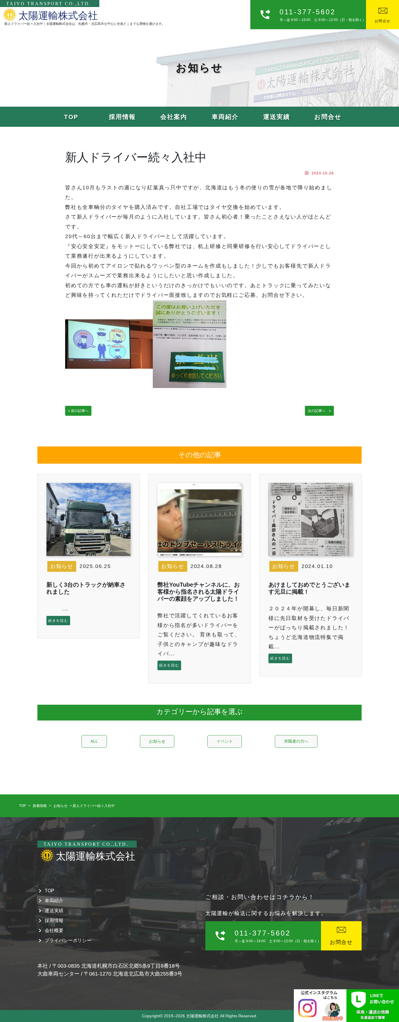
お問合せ (328, 116)
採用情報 (122, 116)
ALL (94, 741)
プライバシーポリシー (68, 940)
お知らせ (61, 566)
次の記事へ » (319, 411)
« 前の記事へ (78, 411)
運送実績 (276, 116)
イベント (224, 741)
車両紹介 (225, 116)
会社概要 (54, 930)
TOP (71, 116)
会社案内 (173, 116)
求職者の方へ (296, 741)
